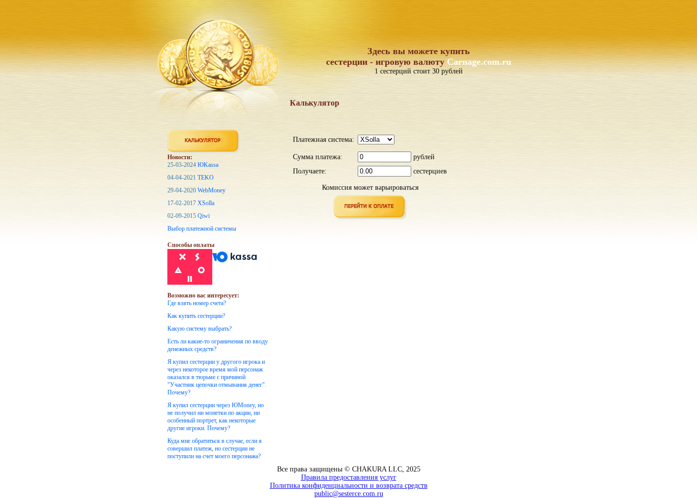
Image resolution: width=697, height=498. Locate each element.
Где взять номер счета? (196, 303)
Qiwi (203, 215)
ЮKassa (207, 164)
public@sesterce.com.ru (348, 493)
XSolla (205, 203)
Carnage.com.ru (479, 62)
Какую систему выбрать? (199, 328)
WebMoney (211, 190)
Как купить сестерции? (196, 315)
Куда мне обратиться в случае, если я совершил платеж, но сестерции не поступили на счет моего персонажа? (214, 448)
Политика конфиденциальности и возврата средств (349, 485)
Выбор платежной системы (201, 228)
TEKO (205, 177)
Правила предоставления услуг (348, 477)
